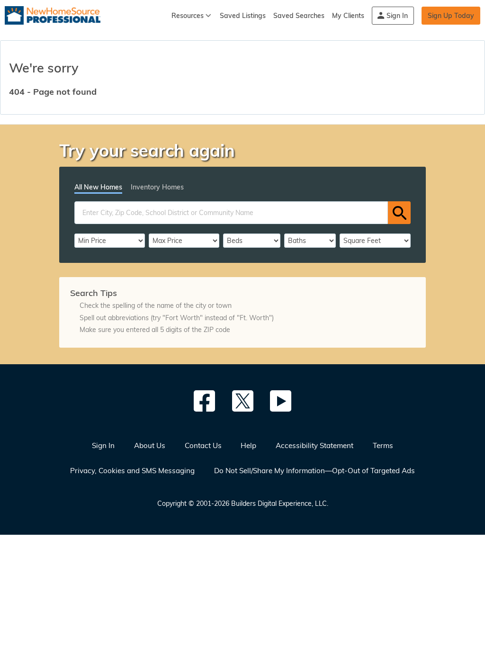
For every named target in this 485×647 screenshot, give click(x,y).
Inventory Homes (157, 187)
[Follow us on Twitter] (242, 401)
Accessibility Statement (314, 445)
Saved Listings (243, 15)
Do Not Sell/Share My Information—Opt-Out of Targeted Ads (314, 470)
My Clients (348, 15)
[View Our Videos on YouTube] (280, 401)
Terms (383, 445)
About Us (149, 445)
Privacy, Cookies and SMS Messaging (132, 470)
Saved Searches (298, 15)
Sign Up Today (451, 15)
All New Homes (98, 187)
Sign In (397, 15)
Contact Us (203, 445)
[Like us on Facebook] (204, 401)
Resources (187, 15)
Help (248, 445)
